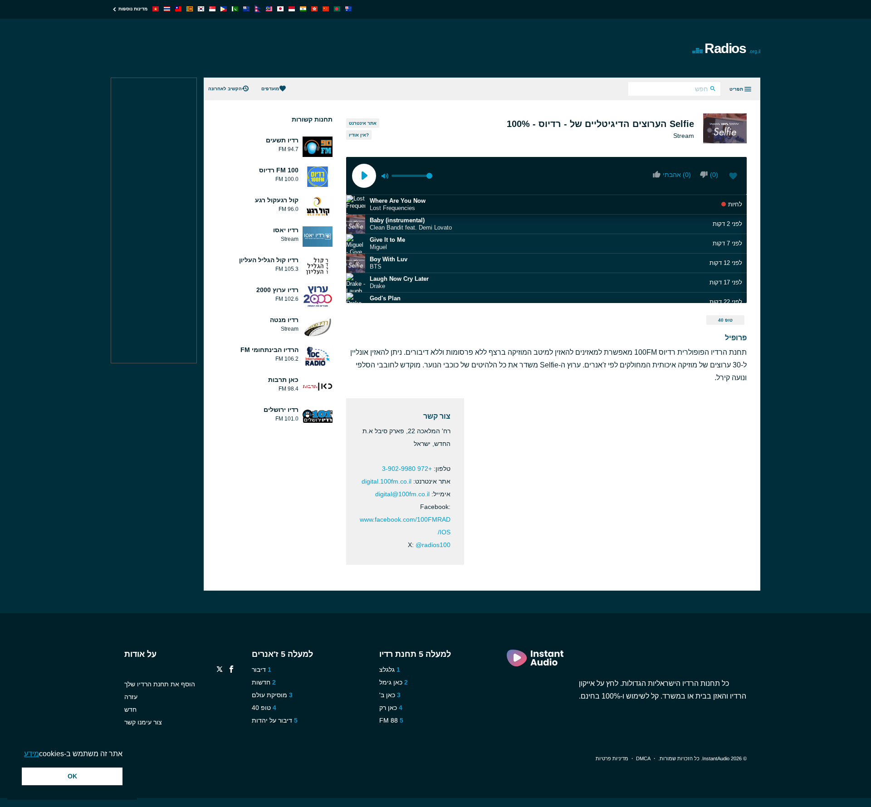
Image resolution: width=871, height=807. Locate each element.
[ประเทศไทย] (167, 9)
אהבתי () (677, 174)
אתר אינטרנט (363, 123)
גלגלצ (387, 669)
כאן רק (388, 707)
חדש (130, 709)
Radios (732, 48)
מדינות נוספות (132, 8)
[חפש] (713, 89)
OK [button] (72, 776)
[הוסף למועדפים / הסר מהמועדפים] (733, 177)
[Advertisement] (333, 48)
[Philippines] (223, 9)
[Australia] (348, 9)
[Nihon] (280, 9)
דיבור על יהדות (272, 720)
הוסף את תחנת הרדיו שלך (159, 684)
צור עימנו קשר (143, 722)
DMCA (643, 758)
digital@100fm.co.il (402, 494)
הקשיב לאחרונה (225, 88)
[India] (303, 9)
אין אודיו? (359, 134)
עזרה (130, 696)
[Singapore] (212, 9)
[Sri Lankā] (189, 9)
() (714, 174)
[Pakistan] (235, 9)
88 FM (388, 720)
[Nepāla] (257, 10)
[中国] (326, 9)
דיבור (259, 669)
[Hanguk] (201, 9)
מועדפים (270, 88)
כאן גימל (390, 682)
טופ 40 (725, 320)
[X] (219, 670)
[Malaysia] (269, 9)
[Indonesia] (292, 9)
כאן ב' (387, 695)
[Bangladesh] (337, 9)
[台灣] (178, 9)
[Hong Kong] (314, 9)
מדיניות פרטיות (612, 758)
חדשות (261, 682)
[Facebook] (231, 670)
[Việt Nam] (155, 9)
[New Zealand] (246, 9)
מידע (31, 754)
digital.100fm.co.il (386, 481)
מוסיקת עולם (269, 695)
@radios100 (433, 544)
